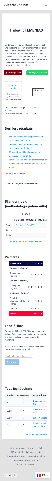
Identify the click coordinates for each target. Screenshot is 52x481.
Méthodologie (17, 452)
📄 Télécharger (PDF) (13, 73)
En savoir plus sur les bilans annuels (26, 242)
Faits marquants (33, 452)
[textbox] (19, 356)
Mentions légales (17, 448)
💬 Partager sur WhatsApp (37, 73)
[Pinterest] (15, 475)
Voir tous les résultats (15, 173)
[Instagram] (10, 475)
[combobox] (19, 356)
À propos (32, 448)
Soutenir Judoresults (26, 464)
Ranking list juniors (36, 456)
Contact (36, 460)
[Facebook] (6, 475)
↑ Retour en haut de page (35, 434)
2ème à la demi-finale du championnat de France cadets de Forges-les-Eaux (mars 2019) (28, 164)
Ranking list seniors (16, 456)
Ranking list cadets (21, 460)
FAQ (40, 448)
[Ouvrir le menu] (46, 5)
